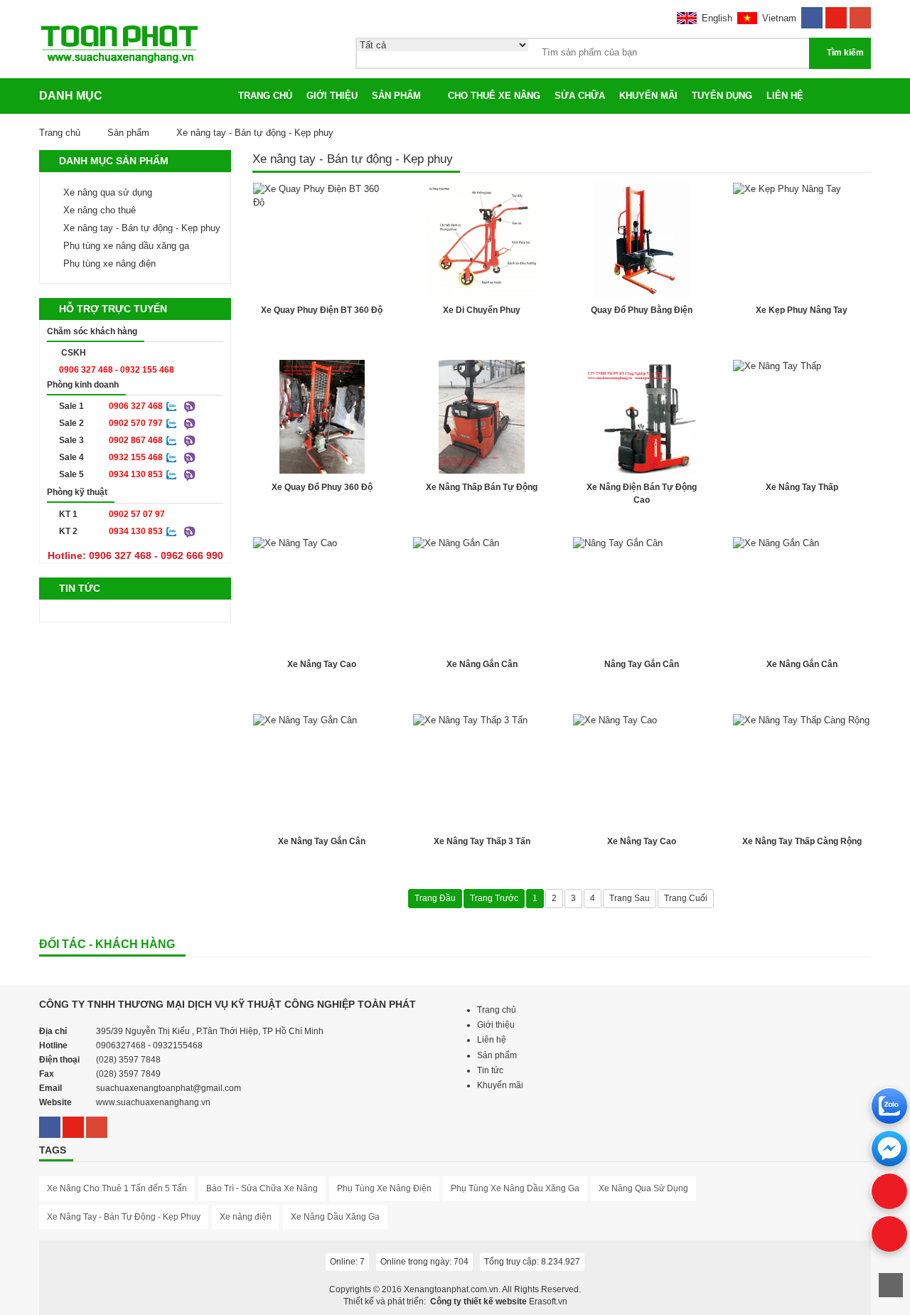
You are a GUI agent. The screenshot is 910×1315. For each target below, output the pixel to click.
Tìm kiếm (845, 53)
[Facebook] (812, 13)
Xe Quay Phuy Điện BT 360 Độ (321, 310)
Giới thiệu (332, 95)
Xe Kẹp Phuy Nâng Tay (801, 310)
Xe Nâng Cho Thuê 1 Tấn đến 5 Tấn (117, 1188)
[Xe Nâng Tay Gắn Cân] (321, 771)
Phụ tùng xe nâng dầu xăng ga (126, 245)
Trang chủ (265, 95)
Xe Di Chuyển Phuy (481, 310)
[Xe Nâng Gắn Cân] (481, 594)
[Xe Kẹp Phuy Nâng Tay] (801, 240)
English (717, 18)
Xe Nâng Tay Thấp (802, 487)
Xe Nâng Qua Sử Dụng (643, 1188)
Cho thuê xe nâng (494, 95)
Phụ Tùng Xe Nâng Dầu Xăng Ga (515, 1188)
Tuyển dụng (722, 95)
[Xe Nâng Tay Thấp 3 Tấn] (481, 771)
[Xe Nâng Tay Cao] (321, 594)
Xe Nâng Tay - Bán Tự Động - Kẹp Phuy (123, 1217)
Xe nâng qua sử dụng (107, 192)
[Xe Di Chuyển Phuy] (481, 240)
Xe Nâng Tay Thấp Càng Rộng (802, 841)
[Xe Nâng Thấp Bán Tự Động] (481, 417)
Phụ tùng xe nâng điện (109, 263)
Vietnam (779, 18)
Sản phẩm (396, 95)
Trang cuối (685, 898)
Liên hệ (784, 95)
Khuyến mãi (648, 95)
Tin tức (490, 1070)
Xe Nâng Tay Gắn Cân (321, 841)
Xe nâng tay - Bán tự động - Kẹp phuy (141, 228)
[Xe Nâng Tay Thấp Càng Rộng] (801, 771)
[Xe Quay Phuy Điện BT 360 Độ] (321, 240)
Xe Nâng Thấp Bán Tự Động (481, 487)
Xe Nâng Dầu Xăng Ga (335, 1217)
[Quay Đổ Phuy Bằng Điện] (641, 240)
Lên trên (891, 1285)
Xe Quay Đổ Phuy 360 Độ (322, 487)
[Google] (860, 13)
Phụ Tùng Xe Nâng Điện (384, 1188)
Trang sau (629, 898)
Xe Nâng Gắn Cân (482, 664)
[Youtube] (836, 13)
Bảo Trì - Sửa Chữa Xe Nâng (262, 1188)
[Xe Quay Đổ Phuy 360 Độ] (321, 417)
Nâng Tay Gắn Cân (641, 664)
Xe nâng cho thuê (99, 210)
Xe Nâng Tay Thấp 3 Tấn (482, 841)
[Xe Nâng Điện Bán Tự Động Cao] (641, 417)
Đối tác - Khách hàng (107, 944)
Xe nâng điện (246, 1217)
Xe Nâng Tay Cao (321, 664)
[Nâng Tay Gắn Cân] (641, 594)
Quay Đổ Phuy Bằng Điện (641, 310)
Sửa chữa (580, 95)
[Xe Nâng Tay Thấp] (801, 417)
